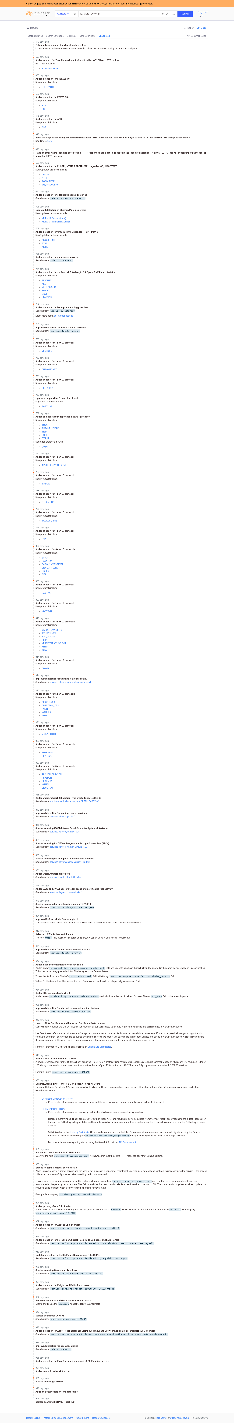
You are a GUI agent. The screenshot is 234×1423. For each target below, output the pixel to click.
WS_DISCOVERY (50, 184)
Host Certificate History (53, 1109)
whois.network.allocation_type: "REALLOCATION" (74, 801)
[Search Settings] (74, 14)
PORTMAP (47, 406)
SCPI (44, 435)
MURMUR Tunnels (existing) (56, 221)
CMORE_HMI (48, 240)
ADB (44, 127)
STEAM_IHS (48, 502)
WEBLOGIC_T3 (49, 287)
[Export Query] (173, 14)
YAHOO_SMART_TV (52, 630)
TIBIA (44, 431)
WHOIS (45, 715)
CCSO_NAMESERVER (53, 564)
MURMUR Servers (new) (54, 218)
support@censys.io (179, 1418)
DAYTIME (46, 593)
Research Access (101, 1418)
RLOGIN (45, 174)
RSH (44, 109)
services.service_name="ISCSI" (65, 831)
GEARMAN (47, 781)
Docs (203, 28)
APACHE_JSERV (50, 428)
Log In (200, 15)
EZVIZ (45, 105)
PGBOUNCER (48, 181)
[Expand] (167, 14)
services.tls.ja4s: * (59, 892)
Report (190, 28)
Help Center (161, 1418)
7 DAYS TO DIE (49, 734)
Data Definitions (88, 36)
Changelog (104, 36)
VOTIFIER (46, 712)
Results (34, 28)
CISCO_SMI (47, 788)
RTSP (44, 243)
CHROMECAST (49, 369)
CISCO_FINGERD (50, 567)
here (49, 141)
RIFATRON (47, 756)
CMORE (46, 668)
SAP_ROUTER (49, 636)
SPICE (45, 290)
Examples (72, 36)
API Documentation (196, 36)
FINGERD (46, 571)
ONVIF (45, 294)
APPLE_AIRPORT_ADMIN (54, 465)
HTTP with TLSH (50, 68)
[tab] (32, 28)
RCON (45, 709)
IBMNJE (46, 483)
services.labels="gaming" (62, 816)
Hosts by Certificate (79, 1132)
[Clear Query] (162, 14)
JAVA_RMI (47, 561)
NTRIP (45, 178)
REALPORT (47, 777)
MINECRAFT (48, 752)
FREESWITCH (48, 87)
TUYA (45, 425)
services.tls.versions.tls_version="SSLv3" (70, 862)
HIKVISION (47, 297)
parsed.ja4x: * (75, 892)
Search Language (55, 36)
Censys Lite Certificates (99, 1047)
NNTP (45, 646)
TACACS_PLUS (49, 520)
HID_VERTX (47, 388)
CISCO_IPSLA (49, 702)
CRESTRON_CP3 (50, 705)
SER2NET (46, 280)
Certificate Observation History (57, 1099)
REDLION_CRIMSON (52, 774)
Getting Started (35, 36)
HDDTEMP (47, 611)
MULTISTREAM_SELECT (54, 643)
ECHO (45, 557)
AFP (44, 574)
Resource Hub (33, 1418)
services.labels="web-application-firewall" (71, 682)
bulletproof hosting (63, 315)
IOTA (44, 650)
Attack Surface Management (58, 1418)
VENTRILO (47, 351)
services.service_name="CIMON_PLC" (69, 847)
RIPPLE (45, 640)
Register (203, 12)
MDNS (45, 247)
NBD (44, 284)
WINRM (45, 784)
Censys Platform (108, 3)
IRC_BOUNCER (49, 633)
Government (82, 1418)
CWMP (45, 446)
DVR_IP (45, 438)
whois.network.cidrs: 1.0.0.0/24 (65, 877)
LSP (44, 539)
